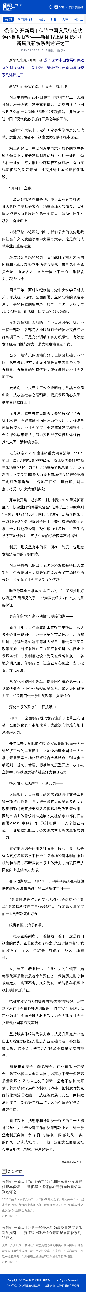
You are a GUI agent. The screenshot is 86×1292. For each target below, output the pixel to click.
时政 (53, 19)
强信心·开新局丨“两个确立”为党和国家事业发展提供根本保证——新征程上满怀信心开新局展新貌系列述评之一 (42, 1186)
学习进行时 (26, 19)
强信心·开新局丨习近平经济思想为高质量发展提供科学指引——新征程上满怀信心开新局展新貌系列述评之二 (42, 1232)
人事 (65, 19)
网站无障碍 (76, 7)
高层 (42, 19)
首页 (8, 19)
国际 (77, 19)
